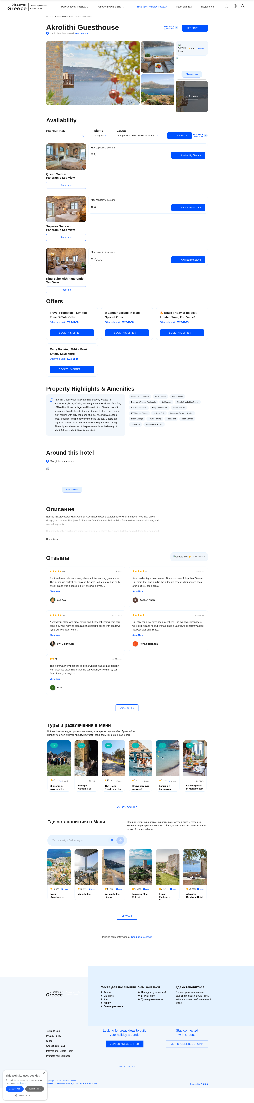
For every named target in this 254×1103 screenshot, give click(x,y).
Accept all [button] (14, 1089)
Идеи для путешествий (153, 992)
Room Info (66, 185)
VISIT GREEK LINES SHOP (186, 1044)
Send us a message (141, 937)
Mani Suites (84, 894)
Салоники (109, 996)
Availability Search (190, 155)
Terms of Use (53, 1031)
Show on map (192, 74)
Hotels (57, 17)
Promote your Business (58, 1056)
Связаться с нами (56, 1046)
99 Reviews (199, 48)
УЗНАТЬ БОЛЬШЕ (127, 807)
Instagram (119, 1073)
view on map (81, 33)
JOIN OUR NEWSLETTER (124, 1044)
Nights (98, 130)
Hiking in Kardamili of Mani (84, 788)
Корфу (107, 1003)
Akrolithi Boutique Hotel (194, 895)
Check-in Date (56, 131)
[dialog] (25, 1085)
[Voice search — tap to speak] (112, 840)
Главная (49, 17)
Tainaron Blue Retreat (140, 895)
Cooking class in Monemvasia (194, 787)
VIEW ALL (125, 708)
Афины (108, 992)
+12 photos (192, 96)
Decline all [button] (35, 1089)
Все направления (113, 1006)
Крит (106, 999)
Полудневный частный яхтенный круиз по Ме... (140, 790)
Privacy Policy (53, 1036)
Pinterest (135, 1073)
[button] (25, 1095)
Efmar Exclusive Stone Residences (165, 898)
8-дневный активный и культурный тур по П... (57, 790)
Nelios (204, 1084)
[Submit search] (120, 840)
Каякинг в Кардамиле (165, 787)
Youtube (130, 1073)
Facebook (113, 1073)
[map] (227, 6)
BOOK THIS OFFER (70, 333)
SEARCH (181, 135)
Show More (55, 591)
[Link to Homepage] (17, 12)
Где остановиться (190, 987)
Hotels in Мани (67, 17)
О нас (49, 1041)
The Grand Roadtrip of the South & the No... (113, 790)
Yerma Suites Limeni (112, 895)
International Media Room (59, 1051)
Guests (122, 130)
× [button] (44, 1073)
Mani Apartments (56, 895)
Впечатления (148, 996)
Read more (21, 1083)
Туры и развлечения (152, 999)
